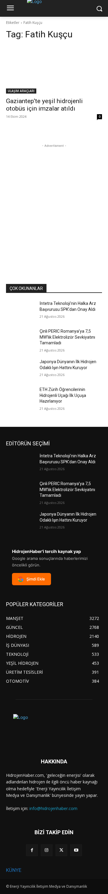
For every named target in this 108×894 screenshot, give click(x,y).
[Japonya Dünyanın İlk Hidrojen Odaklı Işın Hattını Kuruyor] (20, 369)
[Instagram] (46, 850)
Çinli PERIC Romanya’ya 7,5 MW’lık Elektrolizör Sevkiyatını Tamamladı (67, 337)
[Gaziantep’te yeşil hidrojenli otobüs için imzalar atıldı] (54, 70)
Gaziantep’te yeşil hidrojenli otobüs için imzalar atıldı (44, 104)
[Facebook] (32, 850)
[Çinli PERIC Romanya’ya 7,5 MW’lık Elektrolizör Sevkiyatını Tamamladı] (20, 338)
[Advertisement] (54, 202)
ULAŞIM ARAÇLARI (21, 91)
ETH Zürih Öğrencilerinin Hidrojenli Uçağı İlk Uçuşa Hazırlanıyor (63, 395)
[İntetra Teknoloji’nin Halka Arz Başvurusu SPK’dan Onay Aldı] (20, 311)
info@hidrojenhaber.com (53, 808)
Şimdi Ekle (35, 579)
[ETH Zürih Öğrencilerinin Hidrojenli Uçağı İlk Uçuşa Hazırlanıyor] (20, 397)
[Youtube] (76, 850)
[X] (61, 850)
